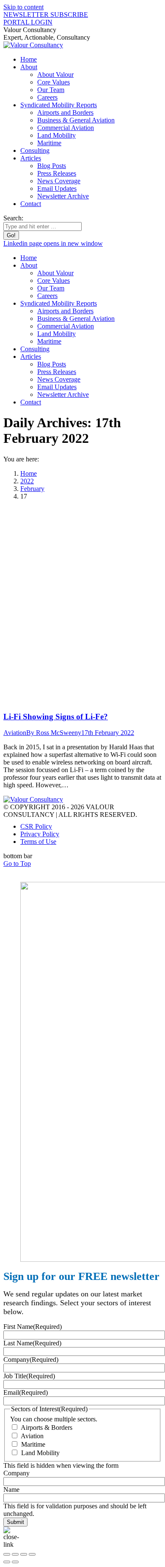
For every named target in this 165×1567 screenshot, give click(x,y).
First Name (32, 1326)
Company (30, 1359)
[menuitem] (28, 59)
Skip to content (23, 7)
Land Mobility (40, 1452)
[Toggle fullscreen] (23, 1554)
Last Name (32, 1343)
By (53, 732)
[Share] (15, 1554)
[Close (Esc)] (6, 1554)
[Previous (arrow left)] (6, 1562)
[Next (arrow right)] (15, 1562)
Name (11, 1489)
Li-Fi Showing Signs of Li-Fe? (55, 716)
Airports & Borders (46, 1427)
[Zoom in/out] (32, 1554)
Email (25, 1392)
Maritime (33, 1444)
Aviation (14, 732)
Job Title (29, 1376)
